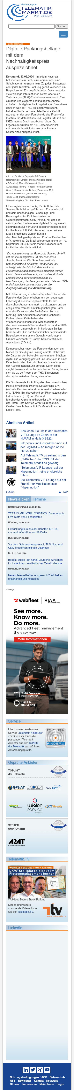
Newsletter (24, 1080)
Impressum (29, 1084)
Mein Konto (46, 1084)
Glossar (15, 1084)
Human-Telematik (15, 43)
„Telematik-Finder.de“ (30, 733)
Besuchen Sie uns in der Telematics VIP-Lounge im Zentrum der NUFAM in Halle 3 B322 (44, 434)
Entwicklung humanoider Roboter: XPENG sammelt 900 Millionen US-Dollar (33, 530)
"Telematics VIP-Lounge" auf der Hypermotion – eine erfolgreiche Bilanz (42, 471)
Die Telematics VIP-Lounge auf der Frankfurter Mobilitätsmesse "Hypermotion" (43, 483)
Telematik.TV (25, 912)
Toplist (58, 771)
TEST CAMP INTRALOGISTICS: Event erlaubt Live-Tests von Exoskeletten (36, 515)
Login (60, 1084)
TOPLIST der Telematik (24, 744)
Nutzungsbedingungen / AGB (28, 1077)
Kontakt (39, 1080)
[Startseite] (29, 19)
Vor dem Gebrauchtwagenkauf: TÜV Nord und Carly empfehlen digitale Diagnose (35, 546)
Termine (39, 499)
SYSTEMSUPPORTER (16, 826)
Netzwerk (52, 1080)
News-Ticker (18, 499)
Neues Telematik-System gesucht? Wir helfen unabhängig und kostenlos (35, 577)
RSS (12, 1080)
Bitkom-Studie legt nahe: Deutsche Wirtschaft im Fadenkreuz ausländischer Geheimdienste (35, 561)
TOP (65, 492)
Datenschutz (57, 1077)
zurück (10, 492)
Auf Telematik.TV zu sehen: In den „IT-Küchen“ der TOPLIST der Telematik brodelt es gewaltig (43, 459)
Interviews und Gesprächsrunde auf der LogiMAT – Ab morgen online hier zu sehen (44, 447)
